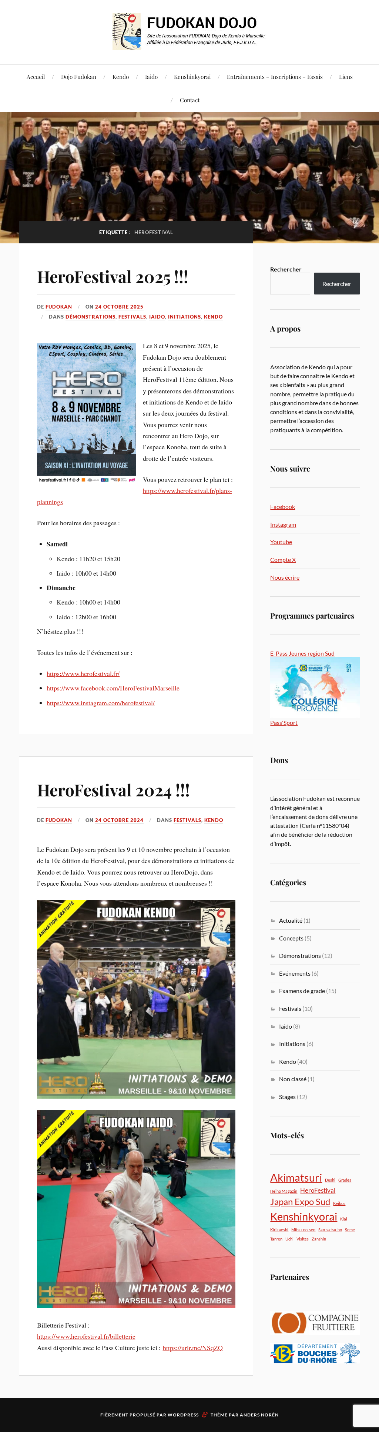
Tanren (276, 1238)
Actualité (290, 920)
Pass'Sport (284, 722)
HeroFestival (317, 1190)
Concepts (291, 938)
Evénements (295, 973)
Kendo (121, 76)
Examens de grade (302, 990)
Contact (189, 100)
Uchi (289, 1238)
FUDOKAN (59, 307)
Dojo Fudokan (78, 76)
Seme (350, 1229)
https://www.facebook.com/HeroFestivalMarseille (113, 687)
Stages (287, 1096)
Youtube (281, 541)
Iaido (151, 76)
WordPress (183, 1415)
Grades (344, 1180)
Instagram (283, 524)
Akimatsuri (296, 1177)
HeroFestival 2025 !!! (112, 276)
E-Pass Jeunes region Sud (302, 653)
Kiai (343, 1218)
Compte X (283, 559)
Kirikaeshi (279, 1229)
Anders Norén (259, 1415)
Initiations (184, 317)
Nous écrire (284, 577)
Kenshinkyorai (192, 76)
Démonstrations (90, 317)
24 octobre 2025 (119, 307)
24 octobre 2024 (119, 820)
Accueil (36, 76)
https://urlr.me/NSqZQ (193, 1347)
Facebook (282, 506)
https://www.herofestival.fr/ (83, 673)
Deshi (330, 1180)
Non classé (292, 1078)
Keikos (339, 1203)
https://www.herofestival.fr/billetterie (86, 1336)
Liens (346, 76)
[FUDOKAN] (190, 31)
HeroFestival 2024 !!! (113, 789)
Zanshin (319, 1238)
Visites (302, 1238)
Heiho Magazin (283, 1191)
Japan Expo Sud (300, 1201)
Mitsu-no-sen (303, 1229)
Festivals (132, 317)
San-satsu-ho (330, 1229)
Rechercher (286, 269)
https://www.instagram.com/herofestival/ (101, 702)
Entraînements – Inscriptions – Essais (275, 76)
